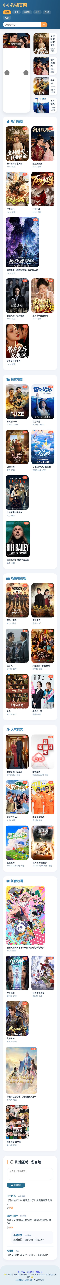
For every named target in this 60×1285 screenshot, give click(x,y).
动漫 (47, 12)
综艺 (37, 12)
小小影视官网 (15, 5)
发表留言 (17, 1185)
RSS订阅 (39, 1272)
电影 (16, 12)
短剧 (7, 17)
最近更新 (21, 1272)
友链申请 (28, 1279)
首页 (7, 12)
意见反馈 (19, 1279)
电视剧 (27, 12)
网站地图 (30, 1272)
